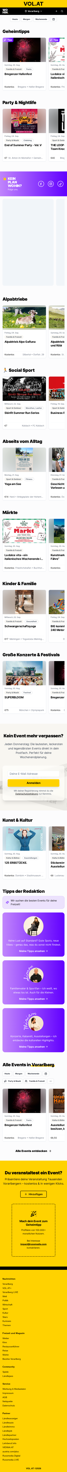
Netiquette (7, 1401)
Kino (4, 1342)
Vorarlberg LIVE (10, 1292)
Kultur (5, 1313)
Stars (5, 1317)
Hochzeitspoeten (10, 1439)
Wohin (5, 1355)
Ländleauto (8, 1422)
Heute (15, 19)
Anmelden (34, 783)
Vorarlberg (7, 1284)
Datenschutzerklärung (26, 793)
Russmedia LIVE (10, 1459)
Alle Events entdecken (31, 1151)
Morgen (26, 19)
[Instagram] (50, 183)
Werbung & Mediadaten (14, 1389)
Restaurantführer (10, 1346)
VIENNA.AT (8, 1447)
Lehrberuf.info (9, 1443)
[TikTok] (60, 183)
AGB (4, 1397)
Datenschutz (8, 1405)
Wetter (5, 1338)
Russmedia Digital (11, 1455)
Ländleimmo (8, 1426)
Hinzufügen (36, 1194)
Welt (4, 1296)
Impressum (8, 1393)
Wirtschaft (7, 1304)
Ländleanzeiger (10, 1418)
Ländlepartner (9, 1435)
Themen (6, 1325)
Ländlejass (7, 1376)
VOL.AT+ (6, 1288)
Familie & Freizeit (37, 1081)
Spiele (5, 1372)
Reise (5, 1350)
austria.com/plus (10, 1451)
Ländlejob (7, 1431)
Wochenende (41, 19)
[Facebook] (41, 183)
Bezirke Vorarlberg (11, 1359)
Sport (5, 1309)
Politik (5, 1300)
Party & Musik (14, 1081)
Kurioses (6, 1321)
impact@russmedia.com (33, 1244)
